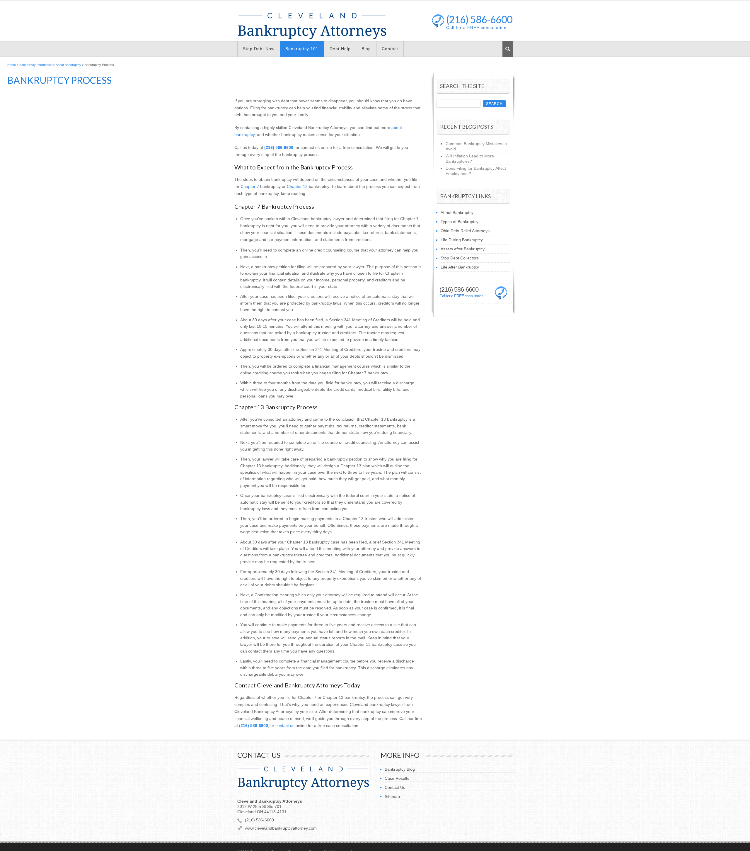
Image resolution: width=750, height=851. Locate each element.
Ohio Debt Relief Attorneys (465, 230)
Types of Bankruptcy (459, 221)
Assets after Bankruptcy (463, 249)
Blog (366, 48)
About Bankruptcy (68, 65)
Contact (390, 48)
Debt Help (340, 48)
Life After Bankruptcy (460, 267)
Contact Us (395, 787)
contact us (284, 725)
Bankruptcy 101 (301, 48)
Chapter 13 (297, 186)
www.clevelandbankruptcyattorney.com (281, 828)
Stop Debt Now (259, 48)
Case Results (397, 778)
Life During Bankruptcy (462, 239)
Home (11, 65)
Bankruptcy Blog (400, 769)
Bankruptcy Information (35, 65)
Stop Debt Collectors (460, 258)
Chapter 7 (250, 186)
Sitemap (392, 796)
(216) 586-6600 (479, 21)
